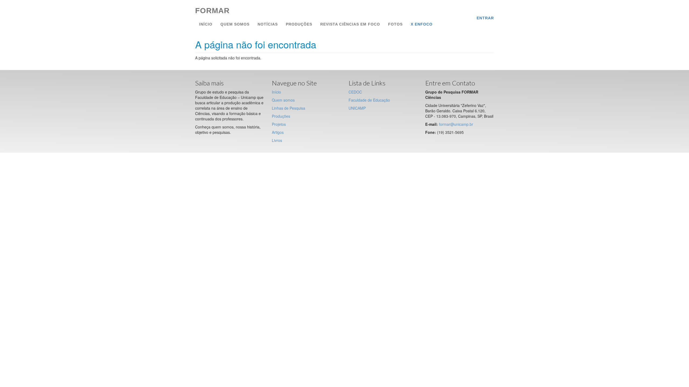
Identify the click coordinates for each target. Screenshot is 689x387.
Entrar (485, 18)
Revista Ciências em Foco (350, 24)
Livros (277, 140)
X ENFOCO (422, 24)
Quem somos (234, 24)
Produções (299, 24)
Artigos (278, 132)
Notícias (268, 24)
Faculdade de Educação (369, 100)
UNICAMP (357, 108)
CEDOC (355, 92)
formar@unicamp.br (456, 124)
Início (205, 24)
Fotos (395, 24)
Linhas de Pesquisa (288, 108)
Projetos (279, 124)
